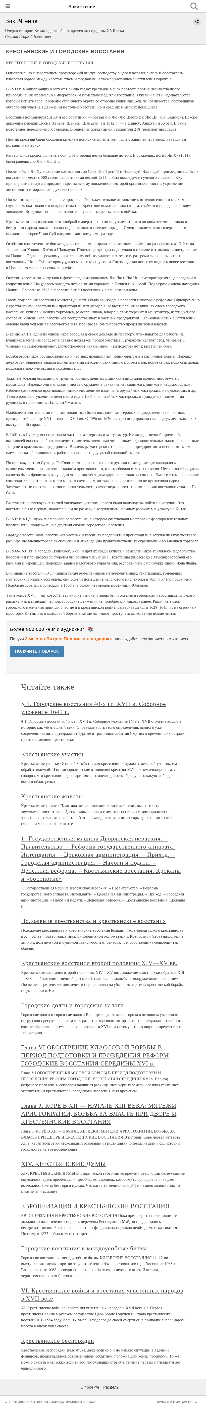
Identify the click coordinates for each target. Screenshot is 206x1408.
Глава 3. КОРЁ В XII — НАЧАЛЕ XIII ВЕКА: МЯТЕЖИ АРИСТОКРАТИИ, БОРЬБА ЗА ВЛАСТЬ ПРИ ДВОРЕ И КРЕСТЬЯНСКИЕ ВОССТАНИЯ (98, 1113)
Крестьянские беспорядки (57, 1340)
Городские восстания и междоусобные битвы (84, 1248)
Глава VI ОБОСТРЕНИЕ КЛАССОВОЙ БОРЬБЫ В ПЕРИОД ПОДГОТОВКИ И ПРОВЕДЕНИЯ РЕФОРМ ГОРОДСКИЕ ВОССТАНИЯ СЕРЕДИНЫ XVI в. (95, 1055)
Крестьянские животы (52, 796)
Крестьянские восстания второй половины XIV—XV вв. (99, 963)
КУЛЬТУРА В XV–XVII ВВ (175, 1402)
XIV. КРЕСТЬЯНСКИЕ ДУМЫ (63, 1164)
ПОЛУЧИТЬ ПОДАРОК (37, 651)
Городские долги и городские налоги (72, 1005)
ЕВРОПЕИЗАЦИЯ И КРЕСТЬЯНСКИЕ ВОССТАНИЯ (95, 1206)
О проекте (89, 1387)
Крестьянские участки (52, 754)
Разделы (111, 1387)
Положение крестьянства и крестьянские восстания (93, 921)
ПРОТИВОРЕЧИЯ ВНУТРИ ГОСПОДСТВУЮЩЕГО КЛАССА (52, 1402)
